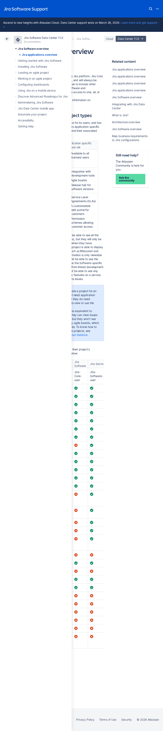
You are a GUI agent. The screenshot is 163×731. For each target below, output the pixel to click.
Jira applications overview (39, 54)
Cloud (109, 38)
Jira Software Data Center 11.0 (43, 37)
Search (150, 9)
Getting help (26, 126)
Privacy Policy (85, 719)
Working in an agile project (35, 78)
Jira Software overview (33, 48)
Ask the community (126, 179)
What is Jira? (120, 115)
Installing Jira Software (32, 66)
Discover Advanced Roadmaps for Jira (43, 96)
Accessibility (26, 120)
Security (126, 719)
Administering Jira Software (35, 102)
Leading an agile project (33, 72)
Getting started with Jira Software (39, 60)
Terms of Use (107, 719)
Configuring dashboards (33, 84)
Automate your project (32, 114)
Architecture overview (126, 122)
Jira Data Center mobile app (36, 108)
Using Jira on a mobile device (37, 90)
